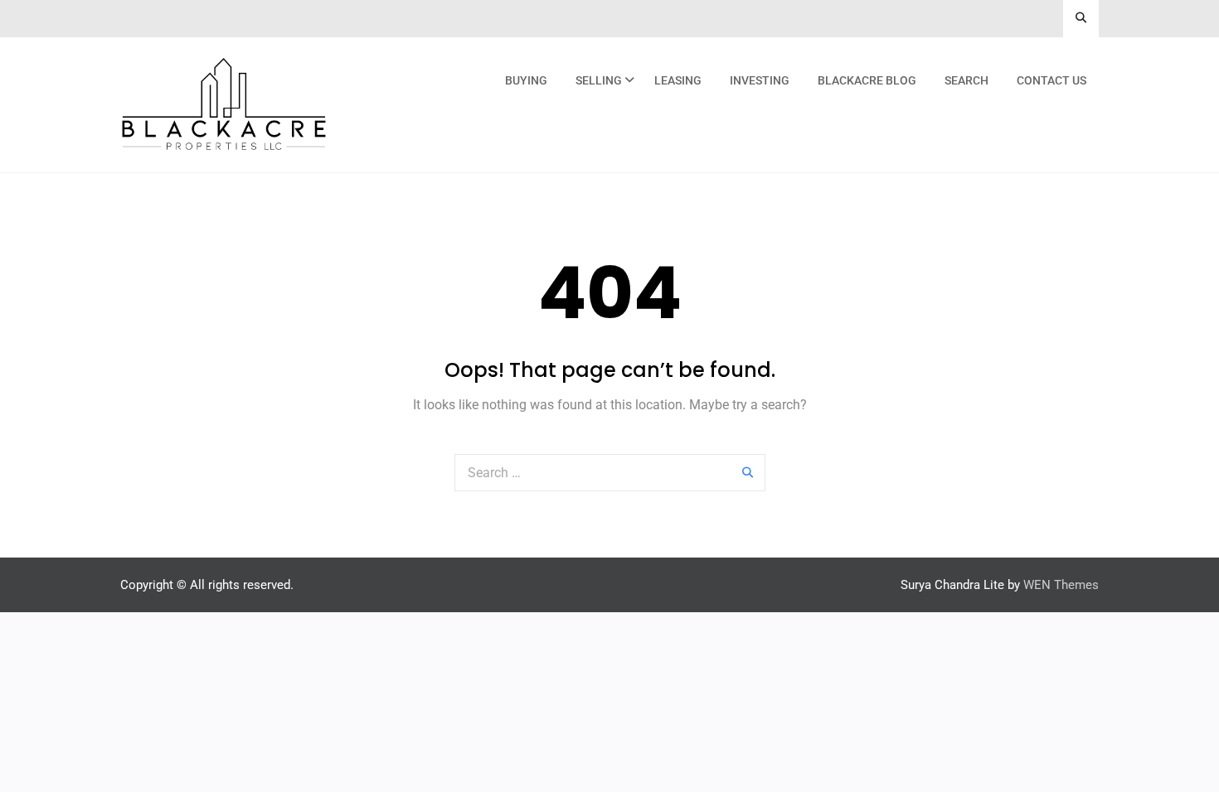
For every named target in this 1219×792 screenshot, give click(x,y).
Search (966, 80)
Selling (599, 80)
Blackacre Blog (867, 80)
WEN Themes (1061, 584)
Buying (526, 80)
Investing (759, 80)
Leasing (678, 80)
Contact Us (1051, 80)
